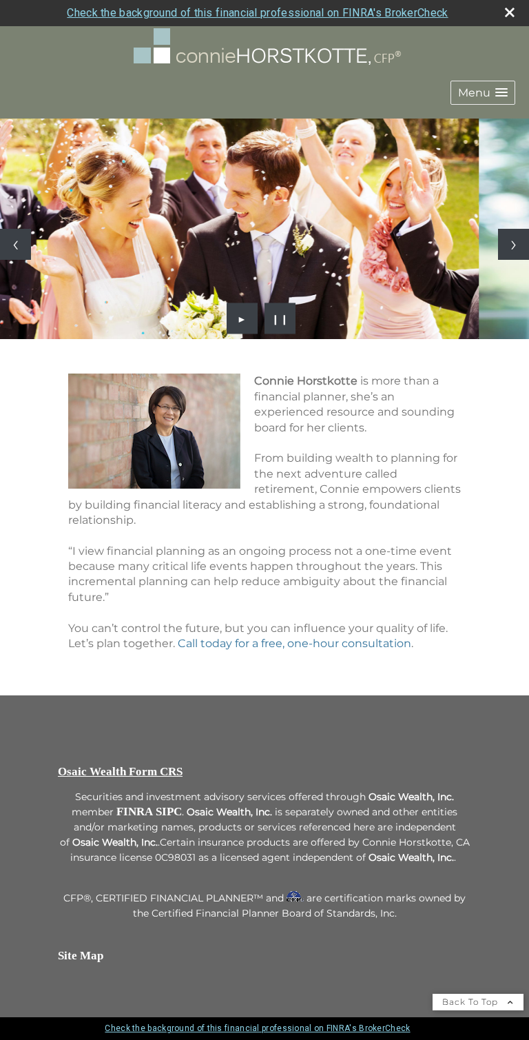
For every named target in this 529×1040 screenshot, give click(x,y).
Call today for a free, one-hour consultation (294, 643)
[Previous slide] (15, 244)
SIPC (169, 811)
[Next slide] (513, 244)
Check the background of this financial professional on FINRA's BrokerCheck (257, 12)
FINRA (134, 811)
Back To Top (471, 1002)
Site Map (80, 955)
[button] (482, 93)
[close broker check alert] (509, 12)
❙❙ (280, 318)
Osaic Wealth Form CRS (120, 771)
